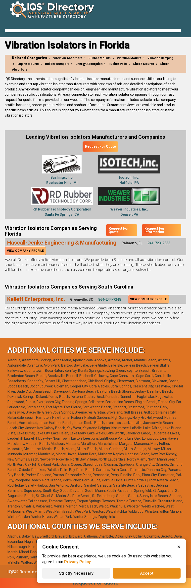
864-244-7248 (109, 299)
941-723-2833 (158, 243)
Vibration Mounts (129, 58)
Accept (146, 573)
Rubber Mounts (100, 58)
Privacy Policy (77, 561)
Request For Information (154, 230)
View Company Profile (25, 250)
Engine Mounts (28, 64)
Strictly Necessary (76, 573)
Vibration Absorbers (67, 58)
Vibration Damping (160, 58)
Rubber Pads (118, 64)
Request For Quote (100, 146)
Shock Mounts (143, 64)
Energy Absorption (89, 64)
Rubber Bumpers (57, 64)
